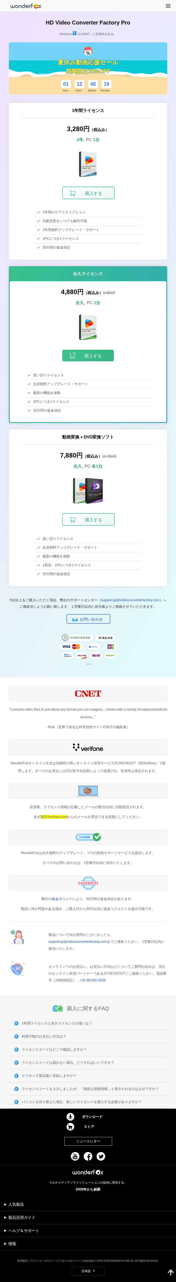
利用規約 (22, 1260)
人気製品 (16, 1204)
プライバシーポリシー (42, 1260)
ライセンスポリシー (68, 1260)
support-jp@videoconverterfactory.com (130, 600)
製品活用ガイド (21, 1217)
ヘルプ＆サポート (23, 1231)
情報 (12, 1244)
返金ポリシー (62, 899)
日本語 (86, 1271)
